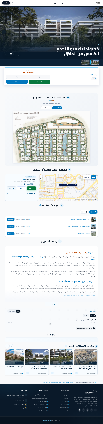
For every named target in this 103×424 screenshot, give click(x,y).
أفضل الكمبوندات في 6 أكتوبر (40, 404)
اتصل (16, 82)
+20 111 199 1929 (19, 401)
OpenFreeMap (77, 199)
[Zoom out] (41, 178)
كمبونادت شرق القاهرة (90, 382)
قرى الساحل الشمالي (42, 408)
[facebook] (95, 410)
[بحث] (12, 3)
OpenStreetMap (92, 199)
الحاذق (91, 74)
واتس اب (39, 82)
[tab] (94, 62)
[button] (51, 137)
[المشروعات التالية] (7, 346)
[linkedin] (79, 410)
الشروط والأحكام (64, 408)
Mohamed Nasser (47, 420)
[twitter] (91, 410)
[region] (68, 187)
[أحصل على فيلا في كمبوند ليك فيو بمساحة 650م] (51, 226)
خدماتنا (66, 398)
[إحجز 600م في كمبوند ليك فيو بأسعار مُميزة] (51, 219)
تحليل (18, 311)
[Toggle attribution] (96, 199)
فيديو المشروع (45, 108)
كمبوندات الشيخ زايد (42, 401)
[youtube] (83, 410)
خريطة (93, 177)
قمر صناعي (86, 177)
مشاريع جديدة (64, 404)
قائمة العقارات (64, 401)
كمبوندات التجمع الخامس (80, 382)
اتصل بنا (66, 411)
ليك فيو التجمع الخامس (76, 253)
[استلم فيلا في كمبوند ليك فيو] (51, 233)
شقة (83, 212)
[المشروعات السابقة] (11, 346)
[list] (51, 339)
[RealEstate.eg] (98, 3)
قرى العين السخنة (43, 411)
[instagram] (87, 410)
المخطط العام (56, 108)
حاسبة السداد (12, 311)
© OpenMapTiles (82, 199)
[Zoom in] (41, 176)
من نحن (66, 395)
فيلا (92, 212)
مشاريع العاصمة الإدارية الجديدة (39, 398)
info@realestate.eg (19, 404)
